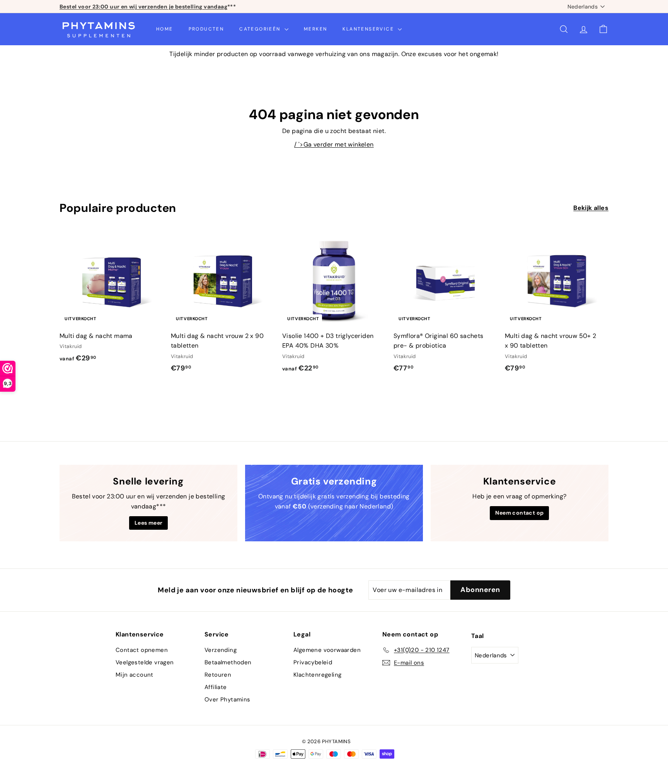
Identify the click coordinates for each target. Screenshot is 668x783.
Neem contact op (519, 512)
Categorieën (261, 29)
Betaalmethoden (228, 662)
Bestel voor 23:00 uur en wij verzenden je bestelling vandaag (143, 6)
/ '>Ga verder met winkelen (333, 144)
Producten (206, 29)
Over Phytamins (227, 699)
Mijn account (134, 675)
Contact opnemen (142, 650)
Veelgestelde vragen (145, 662)
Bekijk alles (590, 208)
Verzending (220, 650)
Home (164, 29)
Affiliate (215, 687)
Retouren (217, 675)
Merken (315, 29)
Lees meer (149, 522)
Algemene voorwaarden (327, 650)
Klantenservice (369, 29)
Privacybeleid (312, 662)
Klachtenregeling (317, 675)
